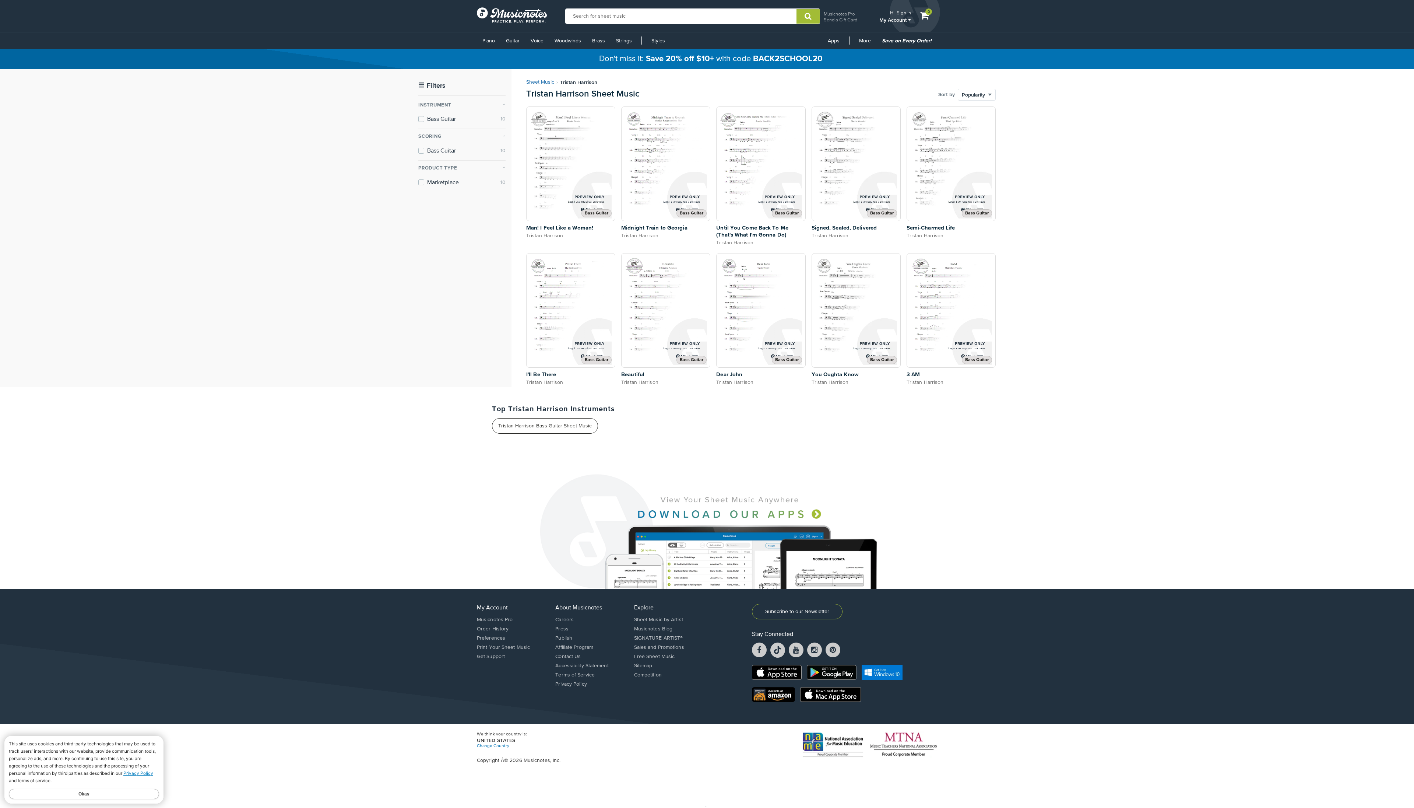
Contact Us (568, 656)
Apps (834, 40)
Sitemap (643, 665)
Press (562, 629)
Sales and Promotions (659, 647)
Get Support (491, 656)
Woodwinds (568, 40)
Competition (648, 675)
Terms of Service (575, 675)
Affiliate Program (574, 647)
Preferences (491, 638)
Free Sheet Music (654, 656)
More (867, 43)
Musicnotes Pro (839, 13)
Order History (493, 629)
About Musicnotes (578, 608)
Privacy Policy (571, 684)
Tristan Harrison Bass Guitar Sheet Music (545, 426)
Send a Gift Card (840, 19)
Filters (432, 85)
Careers (564, 619)
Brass (598, 40)
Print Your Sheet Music (503, 647)
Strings (624, 40)
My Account (893, 19)
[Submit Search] (808, 16)
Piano (488, 40)
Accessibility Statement (581, 665)
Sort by (946, 94)
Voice (537, 40)
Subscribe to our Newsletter (797, 611)
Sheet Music (540, 82)
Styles (658, 40)
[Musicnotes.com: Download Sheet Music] (512, 15)
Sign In (904, 12)
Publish (563, 638)
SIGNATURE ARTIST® (658, 638)
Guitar (513, 40)
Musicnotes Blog (653, 629)
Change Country (493, 746)
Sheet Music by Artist (658, 619)
